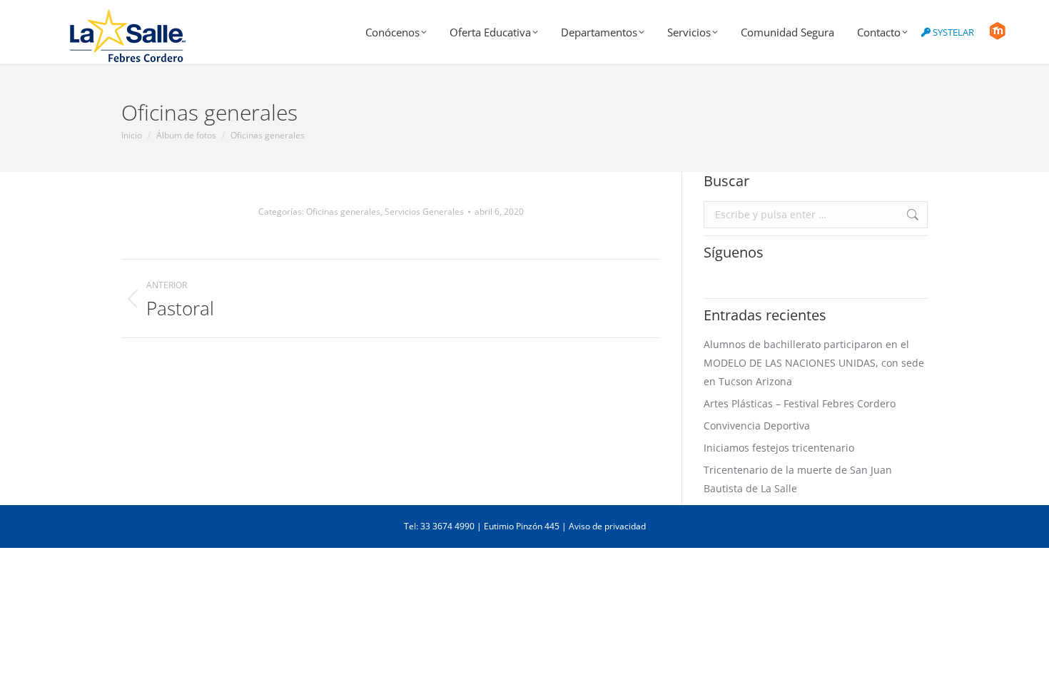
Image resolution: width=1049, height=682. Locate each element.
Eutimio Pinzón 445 (521, 526)
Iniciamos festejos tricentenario (779, 447)
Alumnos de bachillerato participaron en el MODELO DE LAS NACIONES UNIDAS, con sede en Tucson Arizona (814, 362)
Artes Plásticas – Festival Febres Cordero (800, 403)
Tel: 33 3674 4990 (439, 526)
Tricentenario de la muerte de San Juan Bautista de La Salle (798, 479)
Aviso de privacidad (607, 526)
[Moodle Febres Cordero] (997, 36)
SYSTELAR (952, 32)
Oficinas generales (343, 211)
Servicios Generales (424, 211)
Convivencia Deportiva (757, 425)
